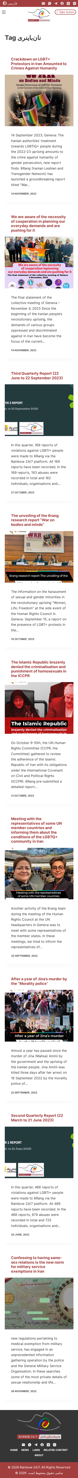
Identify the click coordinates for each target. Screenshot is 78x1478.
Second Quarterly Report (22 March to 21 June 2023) (37, 1117)
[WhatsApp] (49, 3)
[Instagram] (74, 3)
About (39, 1455)
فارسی (12, 3)
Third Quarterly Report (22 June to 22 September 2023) (37, 375)
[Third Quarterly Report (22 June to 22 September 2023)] (39, 410)
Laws (36, 1450)
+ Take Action (65, 12)
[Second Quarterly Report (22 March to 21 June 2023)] (39, 1152)
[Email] (43, 3)
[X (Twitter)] (68, 3)
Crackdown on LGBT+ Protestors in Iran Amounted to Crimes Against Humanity (39, 63)
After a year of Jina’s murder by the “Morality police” (39, 981)
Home (14, 1450)
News (25, 1450)
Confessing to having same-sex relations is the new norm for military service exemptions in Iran (37, 1264)
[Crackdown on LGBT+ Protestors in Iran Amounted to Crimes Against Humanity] (39, 100)
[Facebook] (62, 3)
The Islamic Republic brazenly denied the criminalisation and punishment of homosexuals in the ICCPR (38, 669)
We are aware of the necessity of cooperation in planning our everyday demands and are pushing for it (38, 224)
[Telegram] (55, 3)
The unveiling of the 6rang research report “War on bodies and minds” (35, 520)
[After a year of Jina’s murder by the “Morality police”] (39, 1016)
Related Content (56, 1450)
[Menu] (4, 12)
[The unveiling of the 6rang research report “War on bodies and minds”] (39, 557)
